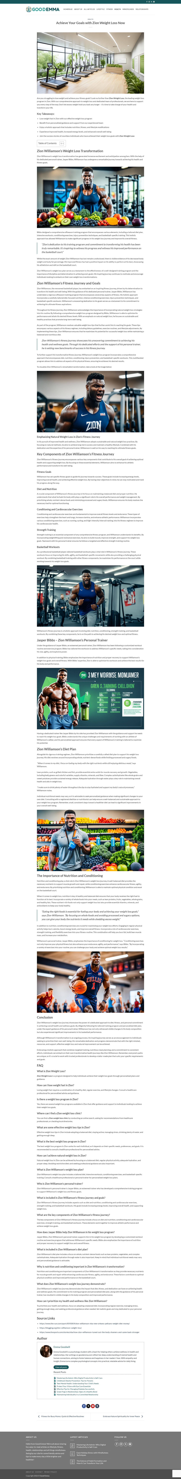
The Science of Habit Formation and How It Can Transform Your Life (92, 1462)
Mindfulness (128, 9)
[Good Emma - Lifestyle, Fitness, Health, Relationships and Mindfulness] (43, 9)
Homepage (67, 9)
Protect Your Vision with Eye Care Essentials (74, 1386)
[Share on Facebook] (84, 1406)
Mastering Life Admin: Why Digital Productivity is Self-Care (79, 1378)
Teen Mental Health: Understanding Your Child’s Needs (78, 1383)
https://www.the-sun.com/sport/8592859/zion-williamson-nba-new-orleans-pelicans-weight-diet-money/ (85, 1323)
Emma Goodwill (62, 1346)
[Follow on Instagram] (149, 2)
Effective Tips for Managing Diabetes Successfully (76, 1389)
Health (117, 9)
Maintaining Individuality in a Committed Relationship (77, 1394)
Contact (39, 1472)
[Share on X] (88, 1406)
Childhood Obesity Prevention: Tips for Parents (75, 1381)
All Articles (89, 9)
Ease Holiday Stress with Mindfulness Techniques (92, 1453)
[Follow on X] (151, 2)
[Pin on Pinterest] (93, 1406)
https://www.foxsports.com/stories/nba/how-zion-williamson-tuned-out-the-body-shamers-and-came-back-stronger (89, 1332)
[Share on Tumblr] (97, 1406)
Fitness (109, 9)
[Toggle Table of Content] (60, 143)
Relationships (142, 9)
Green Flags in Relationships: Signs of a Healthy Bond (77, 1392)
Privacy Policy (50, 1472)
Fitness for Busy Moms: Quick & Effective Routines (62, 1416)
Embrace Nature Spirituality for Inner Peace (121, 1416)
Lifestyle (101, 9)
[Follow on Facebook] (147, 2)
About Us (78, 9)
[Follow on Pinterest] (154, 2)
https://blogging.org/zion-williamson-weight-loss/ (61, 1328)
